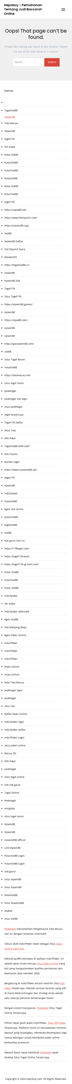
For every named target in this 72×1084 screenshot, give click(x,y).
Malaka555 (10, 257)
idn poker (10, 146)
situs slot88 (11, 918)
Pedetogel (10, 800)
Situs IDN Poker (57, 1022)
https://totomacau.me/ (17, 375)
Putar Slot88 (11, 572)
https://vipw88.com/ (16, 320)
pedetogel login (13, 690)
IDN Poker (10, 438)
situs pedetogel (13, 406)
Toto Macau (11, 123)
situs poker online (14, 745)
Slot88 (8, 233)
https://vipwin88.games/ (18, 304)
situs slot (9, 706)
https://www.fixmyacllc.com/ (20, 217)
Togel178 (9, 288)
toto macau (10, 454)
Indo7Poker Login (14, 737)
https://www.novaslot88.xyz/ (20, 469)
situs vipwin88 (12, 879)
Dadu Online (11, 666)
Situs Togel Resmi (14, 359)
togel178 (9, 139)
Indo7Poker (10, 643)
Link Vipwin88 (12, 847)
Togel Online (11, 792)
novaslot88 (10, 367)
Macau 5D (10, 753)
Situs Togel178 (12, 296)
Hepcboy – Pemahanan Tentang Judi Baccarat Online (23, 9)
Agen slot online (13, 509)
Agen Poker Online (15, 635)
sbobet (8, 910)
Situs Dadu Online (47, 963)
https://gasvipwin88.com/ (19, 343)
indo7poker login (14, 721)
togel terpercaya (13, 414)
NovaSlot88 (10, 178)
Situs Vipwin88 (12, 887)
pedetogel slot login (15, 398)
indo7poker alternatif (16, 611)
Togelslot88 (11, 110)
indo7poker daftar (15, 729)
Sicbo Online (11, 674)
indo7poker (11, 493)
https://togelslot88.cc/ (17, 265)
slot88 (7, 351)
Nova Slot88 (11, 154)
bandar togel (11, 461)
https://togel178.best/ (17, 556)
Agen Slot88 (11, 619)
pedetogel (10, 391)
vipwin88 (9, 272)
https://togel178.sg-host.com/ (21, 564)
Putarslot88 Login (14, 855)
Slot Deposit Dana (14, 249)
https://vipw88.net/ (15, 209)
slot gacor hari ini (14, 540)
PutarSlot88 (11, 162)
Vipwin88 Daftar (13, 241)
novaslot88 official (14, 840)
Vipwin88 (9, 116)
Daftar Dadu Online (15, 714)
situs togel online (14, 777)
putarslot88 (11, 517)
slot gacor (10, 871)
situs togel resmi (14, 383)
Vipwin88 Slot (12, 280)
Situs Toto (10, 430)
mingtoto (9, 808)
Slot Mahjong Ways (15, 627)
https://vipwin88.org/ (16, 225)
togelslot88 (10, 525)
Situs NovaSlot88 (14, 903)
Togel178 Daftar (13, 422)
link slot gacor (12, 784)
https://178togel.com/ (16, 548)
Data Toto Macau (14, 682)
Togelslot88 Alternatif (16, 446)
